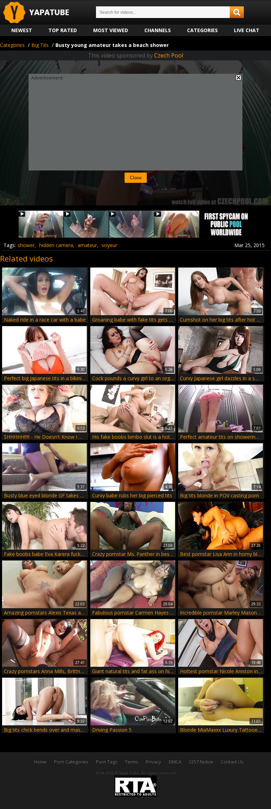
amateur (87, 245)
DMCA (175, 762)
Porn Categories (71, 762)
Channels (157, 30)
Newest (21, 30)
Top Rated (62, 30)
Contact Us (232, 762)
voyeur (109, 245)
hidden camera (56, 245)
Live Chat (246, 30)
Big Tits (40, 45)
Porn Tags (107, 762)
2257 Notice (201, 762)
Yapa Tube (41, 13)
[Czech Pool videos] (135, 236)
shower (26, 245)
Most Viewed (110, 30)
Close (135, 177)
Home (40, 762)
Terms (131, 762)
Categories (202, 30)
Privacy (153, 762)
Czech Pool (168, 55)
